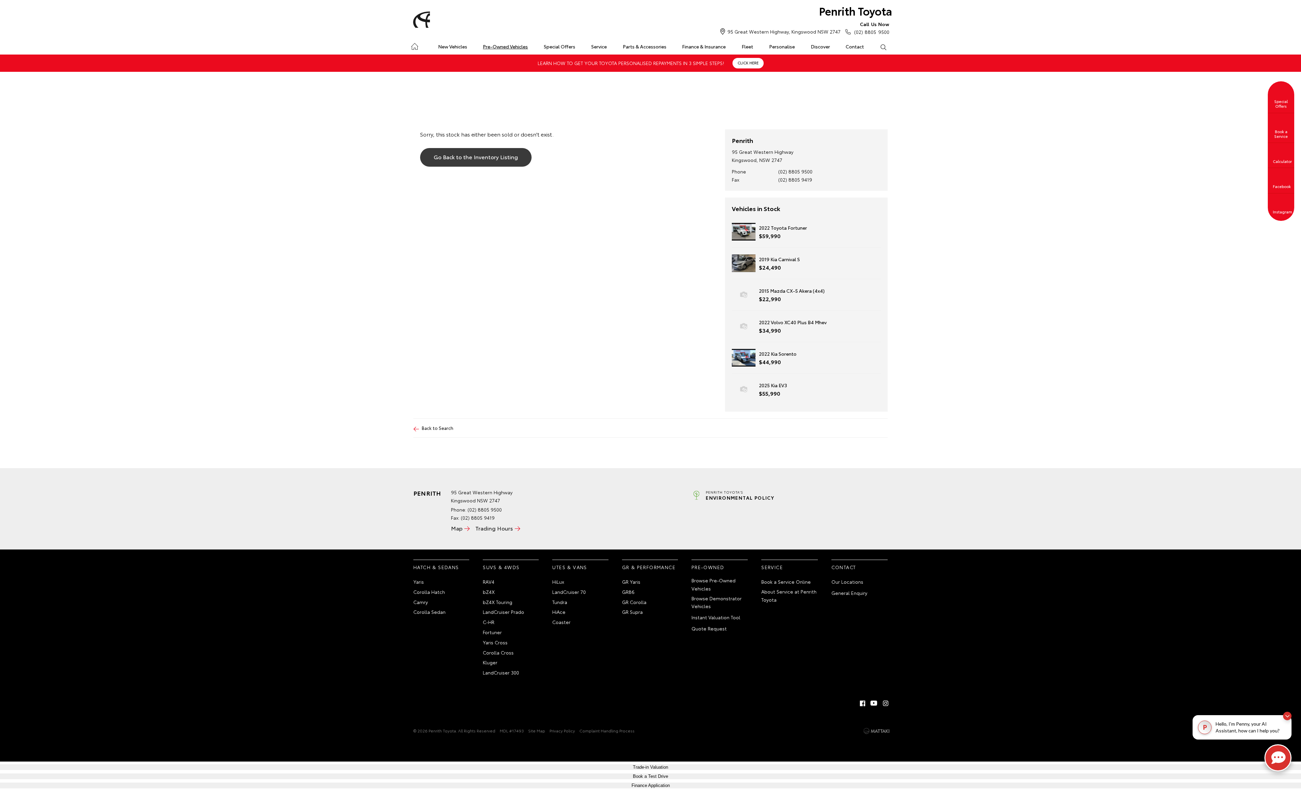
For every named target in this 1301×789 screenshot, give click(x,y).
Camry (420, 602)
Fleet (747, 46)
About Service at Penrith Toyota (789, 595)
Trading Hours (494, 528)
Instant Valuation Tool (715, 617)
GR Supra (632, 611)
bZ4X (489, 591)
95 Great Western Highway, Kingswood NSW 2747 (784, 31)
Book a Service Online (786, 581)
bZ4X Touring (497, 602)
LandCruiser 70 (569, 591)
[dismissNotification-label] (1287, 716)
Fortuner (492, 632)
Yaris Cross (495, 642)
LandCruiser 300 (501, 672)
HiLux (558, 581)
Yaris (418, 581)
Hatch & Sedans (436, 567)
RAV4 (488, 581)
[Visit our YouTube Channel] (874, 703)
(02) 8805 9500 (871, 28)
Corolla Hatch (429, 591)
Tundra (559, 602)
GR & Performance (649, 567)
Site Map (536, 730)
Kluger (490, 662)
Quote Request (709, 628)
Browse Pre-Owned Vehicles (713, 584)
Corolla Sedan (429, 611)
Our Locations (847, 581)
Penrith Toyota (855, 10)
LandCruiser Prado (503, 611)
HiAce (558, 611)
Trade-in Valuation (650, 767)
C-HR (488, 622)
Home (414, 45)
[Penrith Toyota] (420, 20)
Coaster (561, 622)
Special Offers (559, 46)
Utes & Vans (569, 567)
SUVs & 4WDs (501, 567)
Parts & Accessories (644, 46)
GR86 (628, 591)
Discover (820, 46)
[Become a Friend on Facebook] (862, 703)
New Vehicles (452, 46)
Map (456, 528)
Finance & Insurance (704, 46)
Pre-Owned (707, 567)
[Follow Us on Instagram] (885, 703)
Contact (855, 46)
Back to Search (437, 428)
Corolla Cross (498, 652)
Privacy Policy (562, 730)
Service (599, 46)
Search (883, 47)
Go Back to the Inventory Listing (476, 157)
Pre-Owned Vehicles (505, 46)
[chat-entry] (1278, 757)
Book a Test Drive (650, 776)
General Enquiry (849, 592)
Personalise (782, 46)
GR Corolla (634, 602)
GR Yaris (631, 581)
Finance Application (651, 785)
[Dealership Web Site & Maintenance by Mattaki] (876, 731)
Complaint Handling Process (607, 730)
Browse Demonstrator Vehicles (716, 602)
